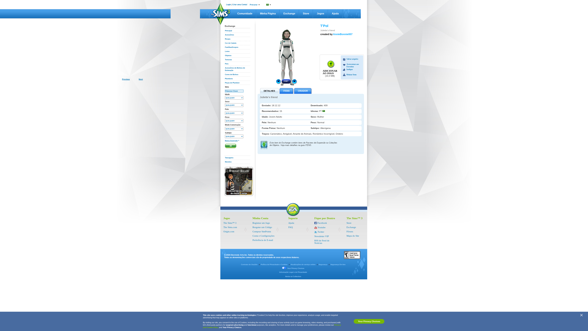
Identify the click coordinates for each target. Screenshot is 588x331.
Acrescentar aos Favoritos (353, 64)
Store (306, 13)
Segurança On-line (337, 264)
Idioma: (315, 111)
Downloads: (317, 105)
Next (295, 81)
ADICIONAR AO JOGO (330, 72)
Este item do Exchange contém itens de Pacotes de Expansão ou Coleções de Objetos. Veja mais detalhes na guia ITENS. (303, 144)
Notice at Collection (293, 276)
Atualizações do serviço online (303, 264)
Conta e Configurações (263, 236)
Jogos (320, 13)
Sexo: (314, 117)
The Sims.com (230, 227)
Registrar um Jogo (261, 223)
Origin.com (228, 231)
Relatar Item (351, 75)
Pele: (265, 122)
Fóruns (350, 231)
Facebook (322, 223)
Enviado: (267, 105)
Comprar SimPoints (262, 231)
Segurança (323, 264)
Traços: (266, 134)
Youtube (322, 227)
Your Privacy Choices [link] (295, 268)
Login (228, 5)
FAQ (290, 227)
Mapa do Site (353, 236)
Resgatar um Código (262, 227)
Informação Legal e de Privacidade (293, 272)
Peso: (314, 122)
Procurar (254, 5)
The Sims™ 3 (229, 223)
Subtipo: (315, 128)
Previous (278, 81)
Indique (350, 69)
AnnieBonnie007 (342, 34)
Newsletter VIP (321, 236)
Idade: (265, 117)
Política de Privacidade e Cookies (274, 264)
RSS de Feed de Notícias (321, 241)
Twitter (321, 232)
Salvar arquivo (352, 59)
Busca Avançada (231, 140)
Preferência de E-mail (263, 240)
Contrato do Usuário (249, 264)
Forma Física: (269, 128)
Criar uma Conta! (239, 5)
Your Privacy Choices (369, 321)
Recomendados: (271, 111)
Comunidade (244, 13)
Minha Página (268, 13)
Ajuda (335, 13)
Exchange (289, 13)
